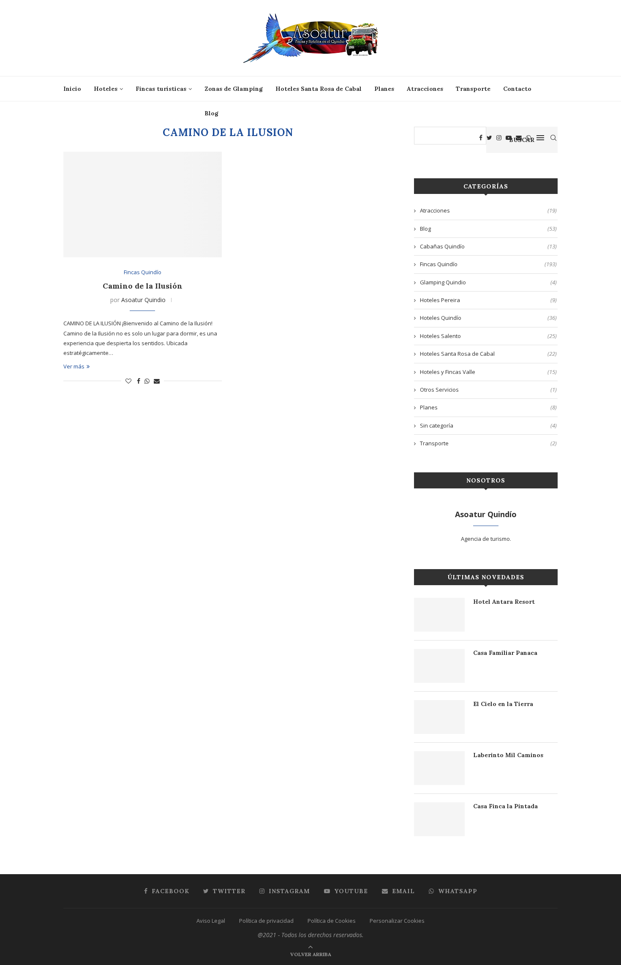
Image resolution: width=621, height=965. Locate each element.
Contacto (517, 89)
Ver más (73, 366)
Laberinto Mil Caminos (508, 755)
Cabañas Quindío (488, 246)
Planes (384, 89)
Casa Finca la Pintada (505, 806)
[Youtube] (509, 137)
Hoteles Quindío (488, 318)
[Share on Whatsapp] (147, 381)
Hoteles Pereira (488, 300)
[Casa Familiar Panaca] (439, 666)
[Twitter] (489, 137)
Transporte (473, 89)
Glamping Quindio (488, 282)
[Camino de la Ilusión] (142, 204)
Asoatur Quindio (143, 300)
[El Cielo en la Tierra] (439, 717)
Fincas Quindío (142, 272)
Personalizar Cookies (397, 920)
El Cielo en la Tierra (503, 704)
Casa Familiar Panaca (505, 653)
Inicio (72, 89)
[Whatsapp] (528, 137)
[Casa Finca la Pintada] (439, 819)
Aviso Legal (210, 920)
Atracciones (425, 89)
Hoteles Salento (488, 336)
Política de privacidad (266, 920)
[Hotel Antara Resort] (439, 615)
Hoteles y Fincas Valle (488, 372)
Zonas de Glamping (233, 89)
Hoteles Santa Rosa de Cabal (318, 89)
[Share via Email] (157, 381)
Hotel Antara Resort (504, 601)
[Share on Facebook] (138, 381)
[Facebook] (480, 137)
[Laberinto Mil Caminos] (439, 768)
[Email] (519, 137)
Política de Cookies (332, 920)
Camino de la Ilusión (142, 286)
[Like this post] (128, 381)
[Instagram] (498, 137)
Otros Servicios (488, 389)
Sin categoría (488, 425)
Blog (211, 113)
